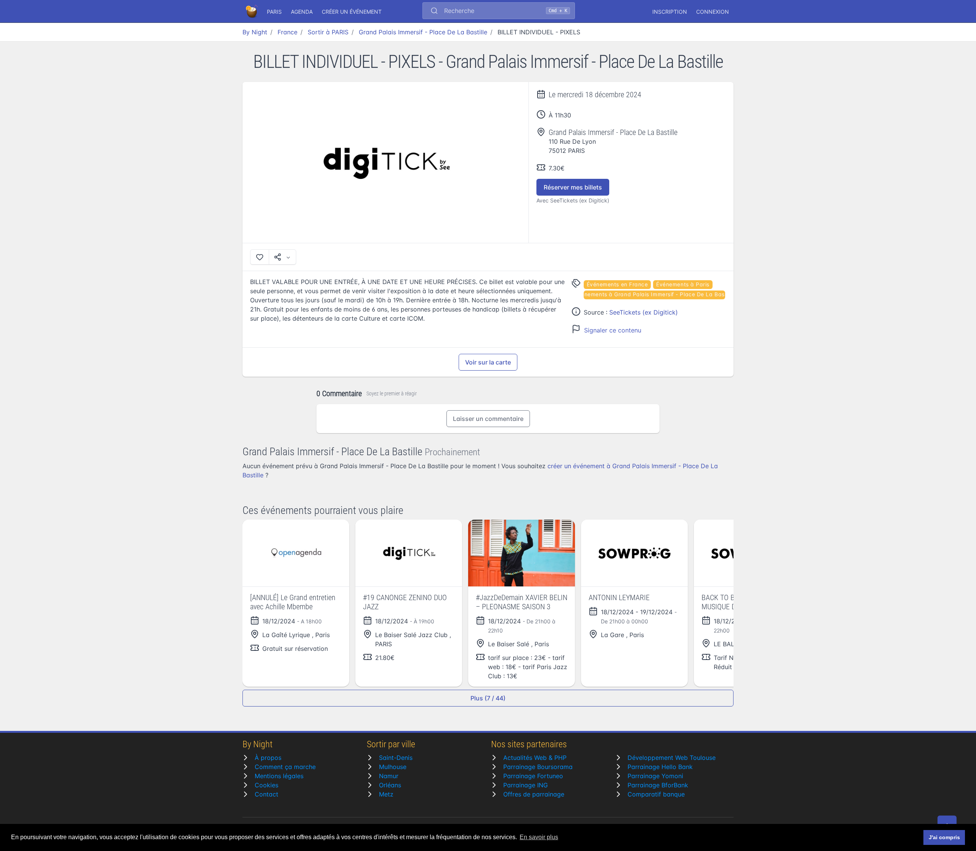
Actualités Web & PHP (535, 757)
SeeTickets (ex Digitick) (643, 312)
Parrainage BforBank (658, 785)
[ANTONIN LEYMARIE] (634, 553)
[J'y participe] (259, 257)
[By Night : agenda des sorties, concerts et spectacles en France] (252, 11)
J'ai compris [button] (944, 837)
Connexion (712, 11)
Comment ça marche (285, 767)
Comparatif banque (656, 794)
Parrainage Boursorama (538, 767)
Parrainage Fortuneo (533, 776)
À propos (268, 757)
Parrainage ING (525, 785)
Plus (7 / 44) (488, 698)
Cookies (266, 785)
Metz (386, 794)
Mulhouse (392, 767)
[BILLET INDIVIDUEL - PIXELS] (385, 162)
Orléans (390, 785)
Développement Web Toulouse (672, 757)
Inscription (669, 11)
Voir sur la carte (488, 362)
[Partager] (282, 257)
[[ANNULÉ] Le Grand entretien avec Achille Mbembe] (295, 553)
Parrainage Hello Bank (660, 767)
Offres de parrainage (533, 794)
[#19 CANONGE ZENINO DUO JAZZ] (408, 553)
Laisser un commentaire (488, 418)
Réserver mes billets (573, 187)
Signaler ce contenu (612, 330)
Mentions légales (279, 776)
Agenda (302, 11)
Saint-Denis (396, 757)
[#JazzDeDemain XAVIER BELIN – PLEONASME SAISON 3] (521, 553)
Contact (266, 794)
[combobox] (498, 11)
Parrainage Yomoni (655, 776)
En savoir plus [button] (539, 837)
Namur (388, 776)
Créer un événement (352, 11)
